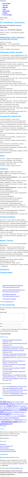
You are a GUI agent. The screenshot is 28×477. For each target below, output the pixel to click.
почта (24, 421)
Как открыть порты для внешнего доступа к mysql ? (15, 378)
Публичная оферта (4, 447)
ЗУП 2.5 (12, 416)
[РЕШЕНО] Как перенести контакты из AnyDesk (13, 350)
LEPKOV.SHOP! (5, 465)
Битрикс (23, 412)
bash (22, 402)
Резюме (5, 13)
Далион (13, 414)
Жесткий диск (18, 414)
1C (3, 402)
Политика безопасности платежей (8, 451)
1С (8, 402)
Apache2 (17, 401)
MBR (16, 406)
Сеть (22, 419)
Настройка (22, 416)
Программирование (5, 419)
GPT (23, 403)
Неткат (2, 417)
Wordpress (17, 412)
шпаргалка (6, 424)
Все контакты (3, 444)
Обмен (7, 418)
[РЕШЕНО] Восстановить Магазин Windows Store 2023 (15, 343)
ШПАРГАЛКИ (6, 11)
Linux (4, 9)
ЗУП (8, 416)
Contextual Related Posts (8, 301)
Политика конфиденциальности (7, 449)
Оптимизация (14, 418)
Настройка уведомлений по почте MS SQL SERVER (14, 364)
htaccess (4, 406)
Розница (17, 419)
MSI (1, 407)
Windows (5, 7)
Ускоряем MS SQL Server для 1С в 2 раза (12, 357)
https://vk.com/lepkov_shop (16, 468)
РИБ (13, 419)
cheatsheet (6, 404)
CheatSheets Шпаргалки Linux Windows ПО (12, 340)
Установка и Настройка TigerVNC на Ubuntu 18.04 (14, 371)
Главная (2, 30)
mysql (5, 408)
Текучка (5, 5)
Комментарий (3, 312)
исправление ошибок (11, 422)
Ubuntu (16, 410)
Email (1, 326)
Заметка (16, 416)
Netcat (10, 408)
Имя (1, 323)
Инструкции (6, 3)
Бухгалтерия (5, 414)
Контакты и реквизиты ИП (6, 446)
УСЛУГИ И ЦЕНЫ (7, 15)
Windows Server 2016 (9, 412)
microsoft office (23, 406)
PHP (14, 407)
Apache (12, 401)
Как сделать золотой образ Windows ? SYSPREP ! (14, 368)
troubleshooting (8, 410)
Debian (19, 404)
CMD (14, 404)
